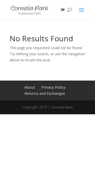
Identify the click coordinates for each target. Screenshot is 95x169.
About (29, 87)
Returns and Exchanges (45, 93)
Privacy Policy (53, 87)
